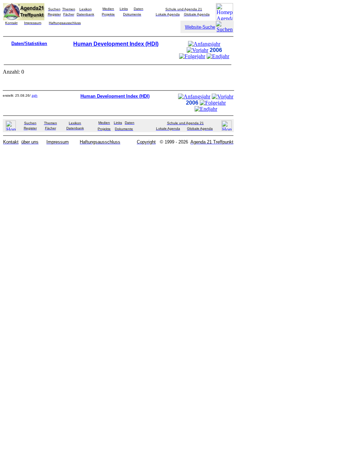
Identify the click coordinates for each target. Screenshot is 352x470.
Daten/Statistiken (29, 43)
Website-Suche (200, 27)
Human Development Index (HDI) (115, 44)
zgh (34, 95)
